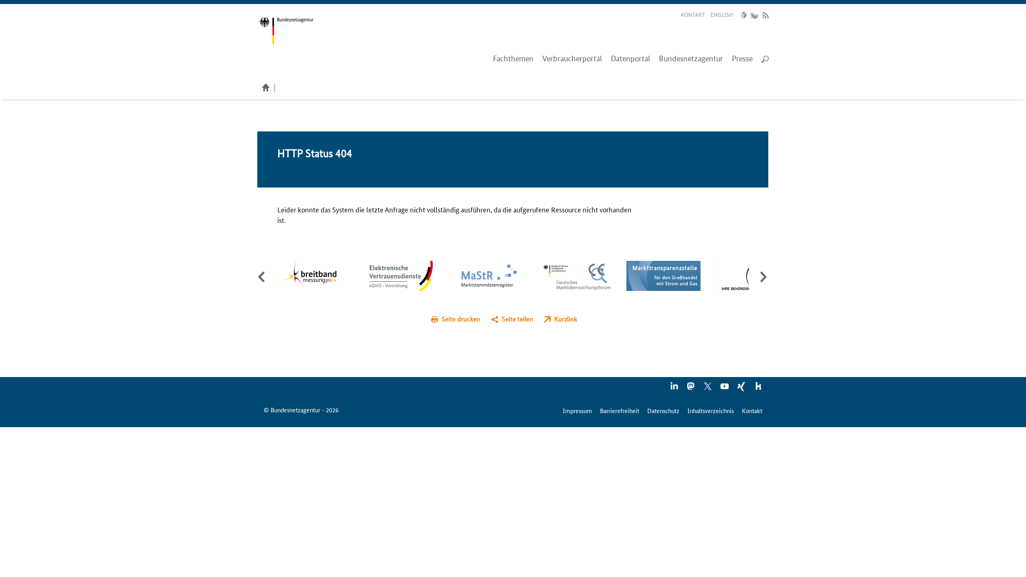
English (722, 14)
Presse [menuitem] (742, 58)
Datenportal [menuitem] (630, 58)
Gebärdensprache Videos (754, 15)
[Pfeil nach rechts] (762, 284)
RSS (765, 15)
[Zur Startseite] (286, 31)
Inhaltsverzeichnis (710, 410)
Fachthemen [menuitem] (513, 58)
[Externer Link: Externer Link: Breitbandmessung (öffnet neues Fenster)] (314, 274)
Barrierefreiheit (619, 410)
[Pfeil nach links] (262, 284)
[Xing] (741, 388)
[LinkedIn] (674, 388)
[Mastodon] (691, 388)
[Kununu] (758, 388)
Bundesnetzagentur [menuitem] (691, 58)
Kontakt (693, 14)
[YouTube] (725, 388)
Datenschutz (663, 410)
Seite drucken (461, 318)
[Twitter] (708, 388)
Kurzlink (565, 318)
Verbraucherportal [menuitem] (572, 58)
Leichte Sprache (745, 15)
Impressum (577, 410)
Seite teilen (517, 318)
